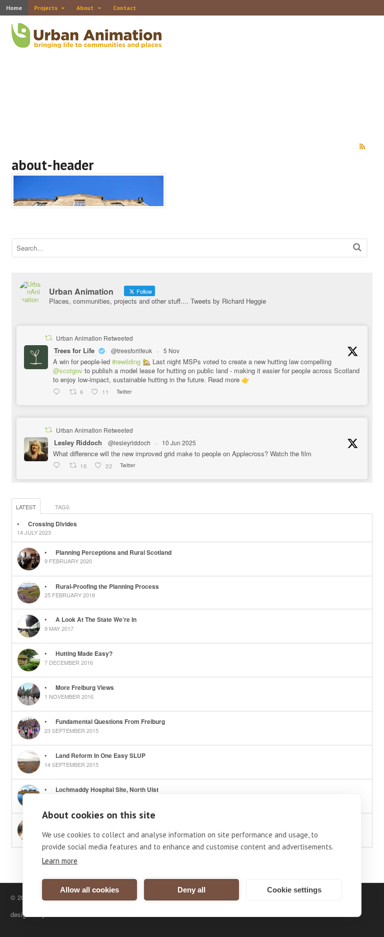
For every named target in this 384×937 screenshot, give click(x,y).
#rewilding (126, 361)
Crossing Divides (52, 523)
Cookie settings (294, 889)
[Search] (357, 247)
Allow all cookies (89, 889)
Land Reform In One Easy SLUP (101, 755)
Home (14, 8)
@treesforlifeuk (131, 350)
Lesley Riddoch (78, 442)
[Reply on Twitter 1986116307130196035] (58, 392)
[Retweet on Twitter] (48, 337)
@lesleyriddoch (129, 442)
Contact (124, 8)
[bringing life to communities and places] (87, 42)
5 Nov (172, 350)
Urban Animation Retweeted (94, 338)
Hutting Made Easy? (84, 653)
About (85, 8)
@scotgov (67, 370)
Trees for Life (74, 350)
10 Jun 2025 (179, 442)
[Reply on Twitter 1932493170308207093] (58, 466)
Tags (62, 507)
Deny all (192, 889)
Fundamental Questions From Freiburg (110, 721)
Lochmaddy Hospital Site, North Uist (107, 789)
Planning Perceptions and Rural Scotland (114, 552)
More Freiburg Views (85, 687)
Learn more (60, 860)
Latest (26, 507)
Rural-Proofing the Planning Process (107, 586)
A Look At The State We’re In (96, 619)
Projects (46, 8)
